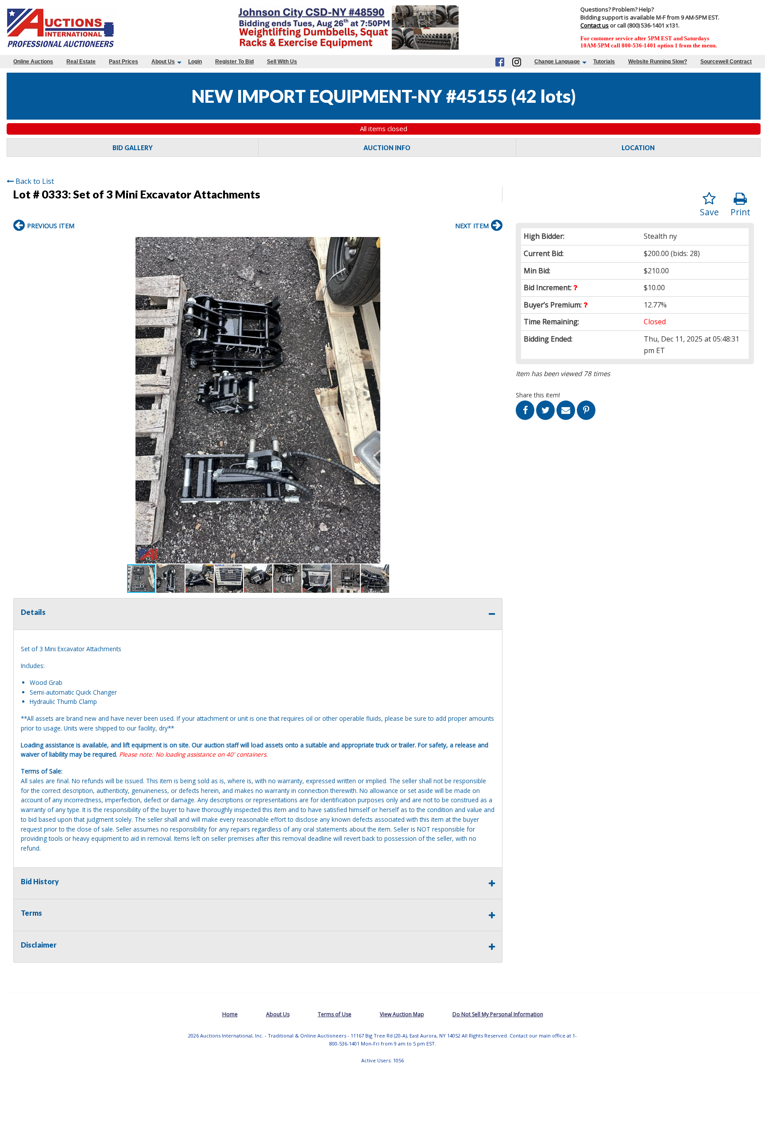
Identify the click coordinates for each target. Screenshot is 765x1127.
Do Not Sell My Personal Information (497, 1014)
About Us (163, 61)
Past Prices (123, 61)
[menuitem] (33, 61)
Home (230, 1014)
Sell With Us (282, 61)
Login (195, 61)
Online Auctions (33, 61)
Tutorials (604, 61)
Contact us (594, 25)
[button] (494, 245)
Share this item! (538, 395)
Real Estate (81, 61)
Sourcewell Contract (726, 61)
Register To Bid (234, 61)
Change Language (557, 61)
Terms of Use (335, 1014)
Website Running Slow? (657, 61)
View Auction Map (402, 1014)
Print (740, 212)
